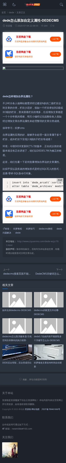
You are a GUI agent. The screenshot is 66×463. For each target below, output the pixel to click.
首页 (4, 12)
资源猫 (28, 409)
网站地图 (35, 409)
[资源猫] (33, 5)
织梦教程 (17, 228)
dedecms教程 (45, 228)
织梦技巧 (30, 228)
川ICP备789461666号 (50, 409)
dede (11, 12)
